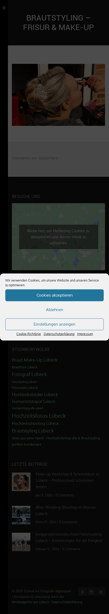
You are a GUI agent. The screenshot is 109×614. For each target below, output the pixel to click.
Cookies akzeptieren (55, 295)
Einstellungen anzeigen (54, 324)
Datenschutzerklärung (59, 334)
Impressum (85, 334)
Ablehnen (54, 309)
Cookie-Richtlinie (28, 334)
